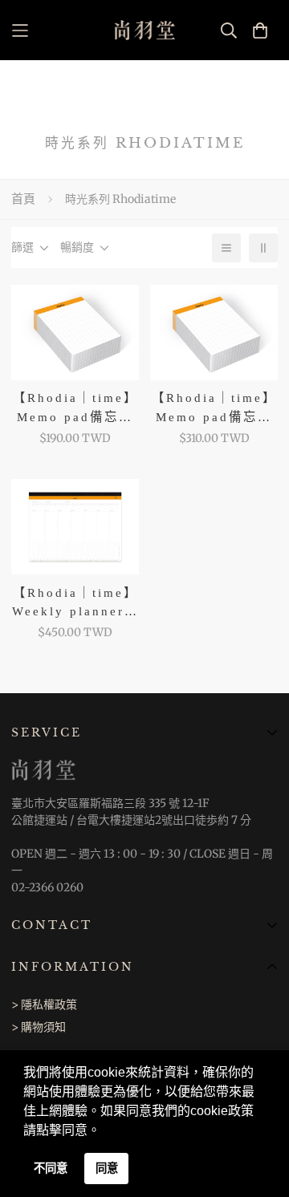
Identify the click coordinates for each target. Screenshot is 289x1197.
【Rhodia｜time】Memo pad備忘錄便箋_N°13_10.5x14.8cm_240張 (214, 408)
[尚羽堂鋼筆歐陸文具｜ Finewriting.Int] (145, 30)
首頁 (23, 198)
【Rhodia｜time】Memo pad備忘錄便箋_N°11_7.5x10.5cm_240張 (75, 408)
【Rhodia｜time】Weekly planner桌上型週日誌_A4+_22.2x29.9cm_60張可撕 (75, 603)
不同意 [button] (50, 1168)
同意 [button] (107, 1168)
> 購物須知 (38, 1027)
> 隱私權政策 (44, 1004)
